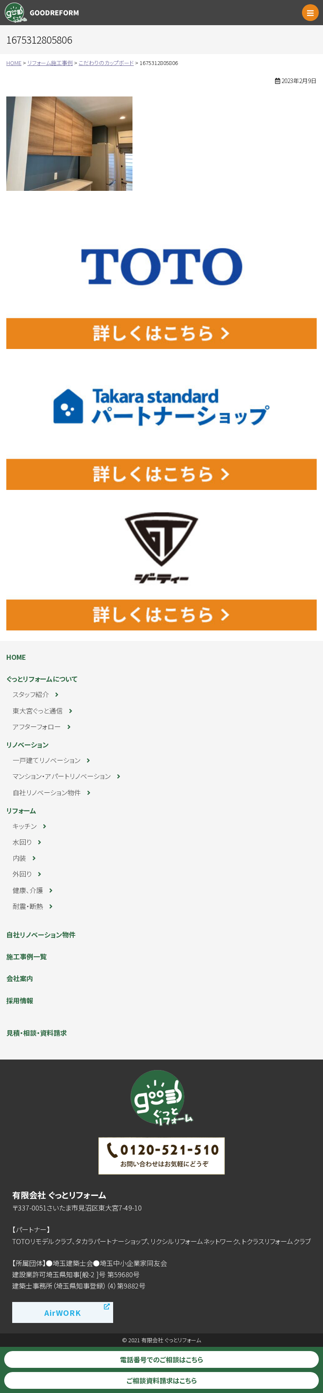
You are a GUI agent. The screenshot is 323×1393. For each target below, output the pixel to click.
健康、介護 (28, 890)
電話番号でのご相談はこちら (161, 1359)
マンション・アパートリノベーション (62, 776)
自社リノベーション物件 (47, 792)
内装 (19, 858)
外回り (22, 874)
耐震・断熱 (28, 906)
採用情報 (19, 1000)
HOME (16, 657)
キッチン (25, 826)
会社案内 (19, 978)
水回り (22, 842)
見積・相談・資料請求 (36, 1033)
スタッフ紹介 (31, 694)
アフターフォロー (37, 726)
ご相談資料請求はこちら (162, 1380)
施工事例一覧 (26, 956)
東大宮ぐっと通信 (38, 711)
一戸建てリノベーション (46, 760)
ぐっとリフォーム (43, 12)
